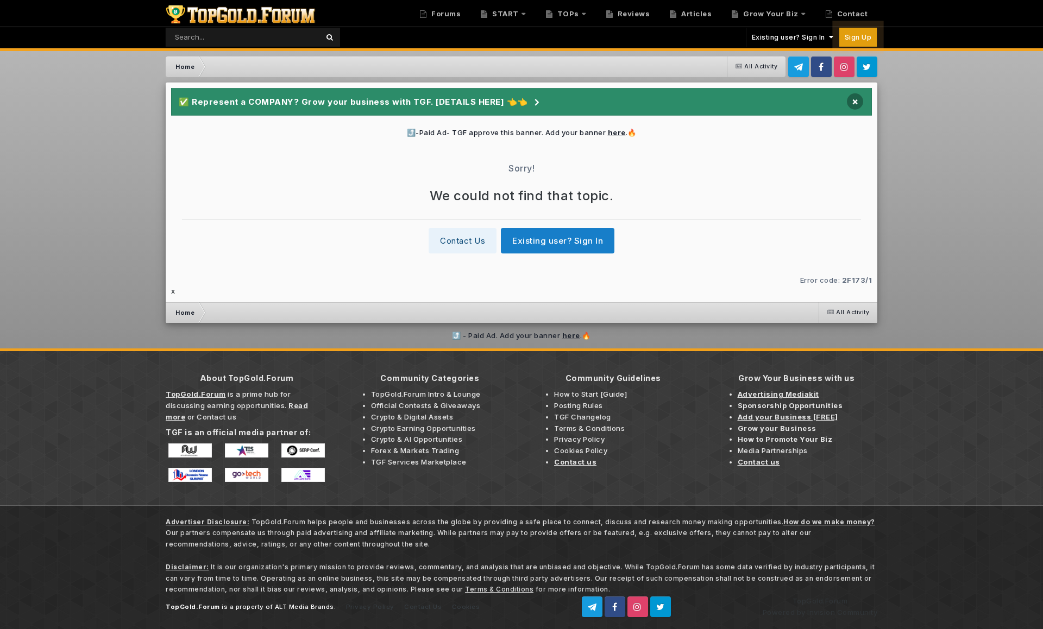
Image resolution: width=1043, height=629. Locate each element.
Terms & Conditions (589, 428)
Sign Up (858, 37)
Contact (851, 13)
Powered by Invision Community (820, 612)
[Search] (329, 37)
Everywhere (284, 37)
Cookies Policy (580, 450)
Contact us (216, 416)
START (505, 13)
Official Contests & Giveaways (426, 405)
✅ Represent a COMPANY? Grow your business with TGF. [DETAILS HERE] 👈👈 (353, 102)
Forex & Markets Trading (415, 450)
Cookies (466, 607)
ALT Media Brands (304, 607)
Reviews (632, 13)
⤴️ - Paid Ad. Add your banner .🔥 (521, 335)
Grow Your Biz (770, 13)
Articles (696, 13)
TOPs (567, 13)
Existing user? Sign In (790, 37)
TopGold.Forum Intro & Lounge (426, 394)
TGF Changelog (582, 416)
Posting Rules (578, 405)
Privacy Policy (579, 439)
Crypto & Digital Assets (412, 416)
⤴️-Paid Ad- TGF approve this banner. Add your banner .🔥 (522, 132)
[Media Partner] (190, 449)
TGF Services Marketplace (419, 462)
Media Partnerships (773, 450)
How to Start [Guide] (590, 394)
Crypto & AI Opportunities (417, 439)
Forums (445, 13)
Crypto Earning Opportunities (423, 428)
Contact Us (462, 241)
